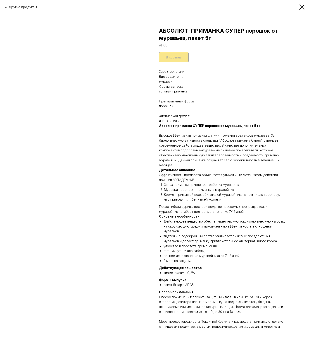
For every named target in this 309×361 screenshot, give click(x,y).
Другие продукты (23, 7)
